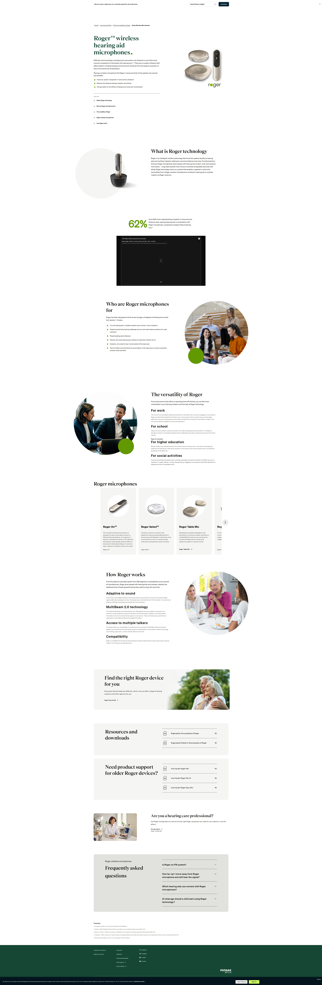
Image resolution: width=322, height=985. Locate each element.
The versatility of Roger (103, 112)
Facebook (143, 950)
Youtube (143, 961)
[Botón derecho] (225, 522)
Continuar (224, 4)
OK (161, 282)
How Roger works (102, 123)
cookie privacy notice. (139, 981)
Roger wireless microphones (105, 117)
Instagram (144, 953)
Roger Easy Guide (110, 700)
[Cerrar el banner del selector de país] (320, 4)
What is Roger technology (104, 100)
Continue (319, 979)
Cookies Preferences (241, 982)
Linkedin (143, 957)
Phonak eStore (155, 829)
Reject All (254, 982)
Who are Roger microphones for (106, 106)
